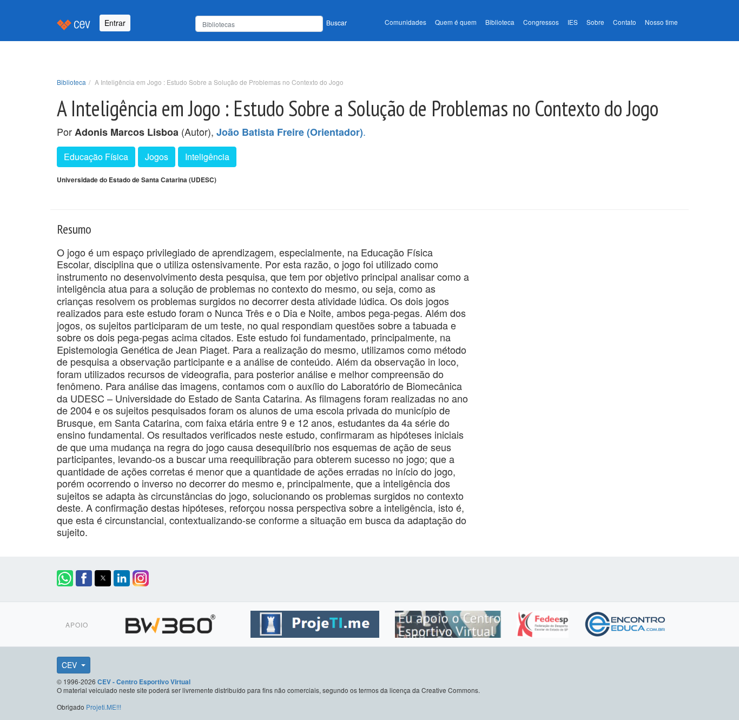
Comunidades (405, 22)
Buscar (336, 22)
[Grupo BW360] (172, 623)
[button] (65, 578)
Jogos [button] (156, 156)
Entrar (115, 22)
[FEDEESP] (544, 623)
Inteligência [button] (207, 156)
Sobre (595, 22)
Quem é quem (456, 22)
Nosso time (661, 22)
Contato (624, 22)
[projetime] (316, 623)
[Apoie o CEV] (449, 623)
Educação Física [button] (96, 156)
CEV (70, 664)
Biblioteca (499, 22)
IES (573, 22)
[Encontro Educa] (626, 623)
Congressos (541, 22)
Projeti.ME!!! (103, 706)
